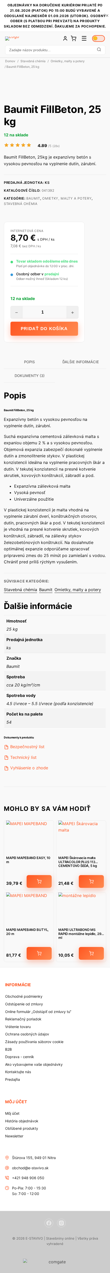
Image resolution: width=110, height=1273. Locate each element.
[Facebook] (49, 1223)
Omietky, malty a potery (68, 61)
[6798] (91, 953)
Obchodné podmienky (23, 996)
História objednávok (21, 1121)
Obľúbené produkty (21, 1128)
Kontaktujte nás (18, 1072)
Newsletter (14, 1136)
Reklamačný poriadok (23, 1019)
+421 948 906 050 (28, 1178)
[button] (55, 50)
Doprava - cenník (19, 1057)
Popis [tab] (29, 362)
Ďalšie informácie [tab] (80, 362)
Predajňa (12, 1079)
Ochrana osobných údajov (27, 1034)
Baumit (33, 198)
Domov (10, 61)
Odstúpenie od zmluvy (24, 1004)
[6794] (91, 881)
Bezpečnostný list (27, 746)
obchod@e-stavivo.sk (30, 1168)
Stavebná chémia (33, 61)
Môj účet (12, 1113)
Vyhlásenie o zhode (29, 767)
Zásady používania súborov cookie (34, 1042)
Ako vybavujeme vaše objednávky (34, 1064)
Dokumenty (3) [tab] (30, 375)
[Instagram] (61, 1223)
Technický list (23, 757)
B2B (8, 1049)
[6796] (39, 881)
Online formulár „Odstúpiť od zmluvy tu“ (38, 1011)
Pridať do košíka (44, 328)
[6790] (39, 953)
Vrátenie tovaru (18, 1026)
